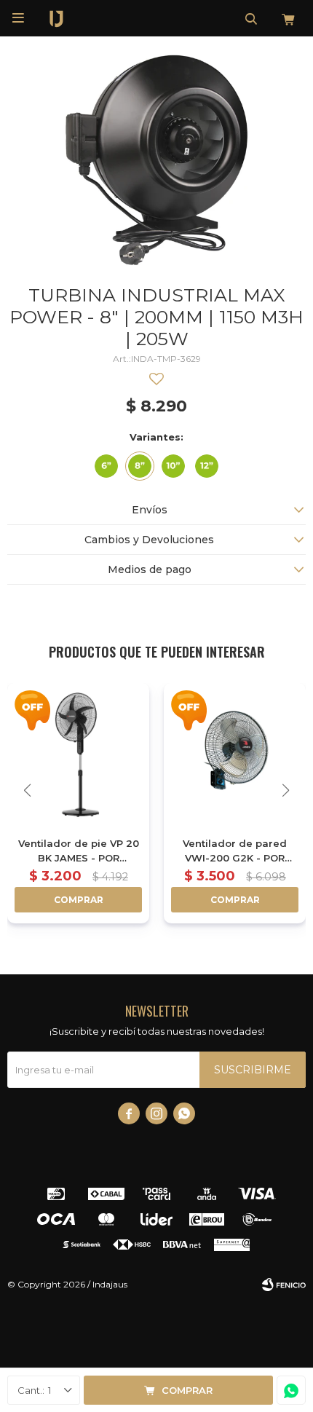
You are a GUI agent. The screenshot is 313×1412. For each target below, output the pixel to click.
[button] (251, 18)
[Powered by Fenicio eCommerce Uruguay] (284, 1284)
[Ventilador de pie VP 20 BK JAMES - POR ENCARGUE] (78, 754)
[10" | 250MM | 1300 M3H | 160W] (173, 466)
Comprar (187, 1390)
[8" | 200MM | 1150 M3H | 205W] (139, 466)
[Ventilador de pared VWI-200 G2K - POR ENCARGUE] (235, 754)
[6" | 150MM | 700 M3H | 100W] (106, 466)
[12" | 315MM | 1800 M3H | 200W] (206, 466)
